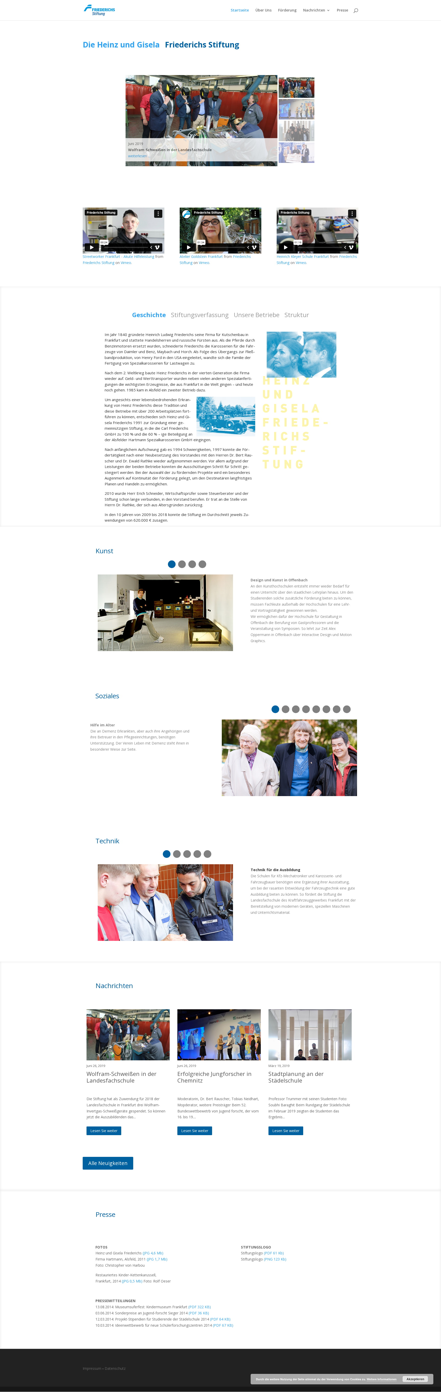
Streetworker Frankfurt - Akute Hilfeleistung (118, 256)
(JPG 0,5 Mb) (132, 1281)
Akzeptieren (415, 1379)
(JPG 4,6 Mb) (153, 1253)
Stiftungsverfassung (200, 314)
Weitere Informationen (382, 1379)
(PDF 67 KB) (223, 1325)
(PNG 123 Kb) (275, 1259)
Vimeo (126, 262)
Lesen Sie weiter (103, 1130)
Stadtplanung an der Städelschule (296, 1077)
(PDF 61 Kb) (274, 1253)
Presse (342, 10)
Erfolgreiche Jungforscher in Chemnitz (214, 1077)
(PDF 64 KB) (220, 1319)
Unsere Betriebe (256, 314)
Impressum (92, 1368)
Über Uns (263, 10)
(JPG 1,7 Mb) (157, 1259)
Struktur (297, 314)
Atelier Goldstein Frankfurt (201, 256)
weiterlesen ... (139, 155)
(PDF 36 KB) (199, 1313)
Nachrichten (314, 10)
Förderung (287, 10)
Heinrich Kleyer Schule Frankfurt (303, 256)
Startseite (240, 10)
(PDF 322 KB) (199, 1306)
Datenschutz (115, 1368)
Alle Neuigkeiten (108, 1163)
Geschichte (149, 314)
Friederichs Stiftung (98, 262)
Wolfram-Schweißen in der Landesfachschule (121, 1077)
